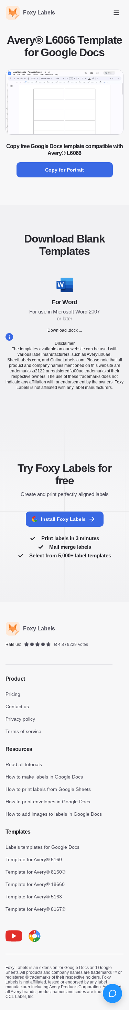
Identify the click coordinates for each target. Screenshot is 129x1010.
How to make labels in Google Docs (44, 777)
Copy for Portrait (64, 170)
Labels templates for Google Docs (42, 847)
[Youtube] (14, 936)
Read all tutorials (24, 764)
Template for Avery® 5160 (34, 859)
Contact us (17, 706)
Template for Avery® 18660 (35, 884)
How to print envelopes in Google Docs (48, 801)
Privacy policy (20, 719)
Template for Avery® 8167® (35, 909)
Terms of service (23, 731)
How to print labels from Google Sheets (48, 789)
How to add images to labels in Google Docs (54, 814)
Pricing (13, 694)
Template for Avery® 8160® (35, 872)
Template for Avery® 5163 (34, 896)
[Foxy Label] (34, 936)
